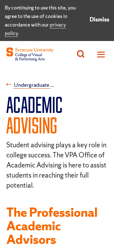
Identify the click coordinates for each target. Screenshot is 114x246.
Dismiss (99, 19)
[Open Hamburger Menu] (99, 54)
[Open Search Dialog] (81, 54)
